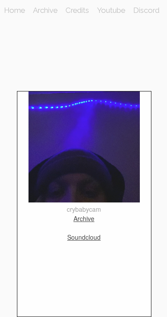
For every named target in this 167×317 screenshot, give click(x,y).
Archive (45, 10)
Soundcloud (84, 237)
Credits (77, 10)
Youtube (111, 10)
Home (14, 10)
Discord (146, 10)
